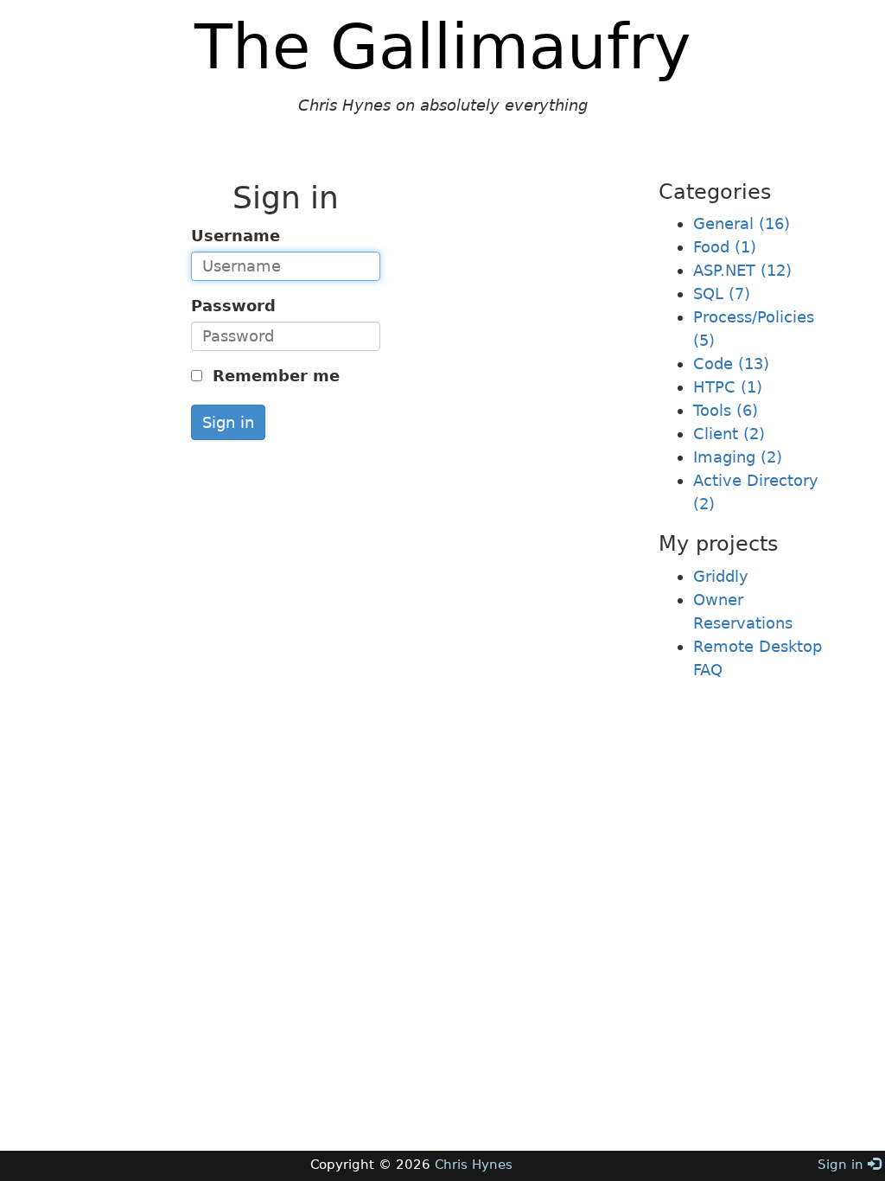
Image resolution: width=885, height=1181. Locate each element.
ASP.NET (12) (742, 270)
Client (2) (729, 434)
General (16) (741, 223)
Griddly (720, 576)
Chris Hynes (474, 1164)
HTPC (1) (727, 387)
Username (235, 236)
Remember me (273, 376)
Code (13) (731, 363)
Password (233, 306)
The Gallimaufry (442, 46)
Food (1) (724, 247)
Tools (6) (725, 410)
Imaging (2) (737, 457)
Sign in (228, 422)
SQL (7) (721, 293)
